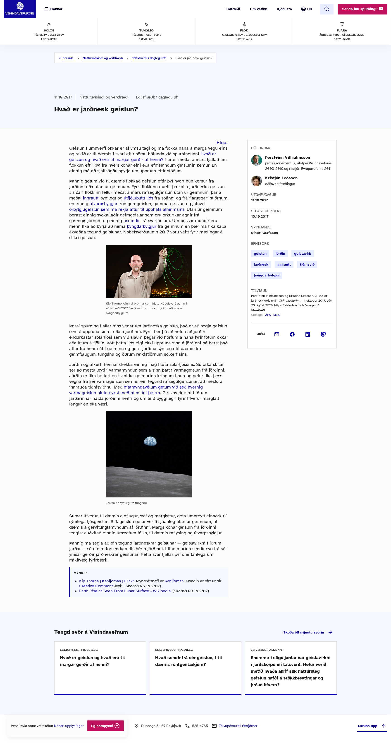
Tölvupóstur (238, 726)
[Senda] (277, 333)
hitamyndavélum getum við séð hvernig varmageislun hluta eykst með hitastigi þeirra (136, 390)
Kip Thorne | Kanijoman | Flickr (106, 580)
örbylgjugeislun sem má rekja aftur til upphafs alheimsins (126, 209)
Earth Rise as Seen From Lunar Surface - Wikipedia (125, 590)
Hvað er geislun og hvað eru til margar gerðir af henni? (142, 156)
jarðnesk (261, 264)
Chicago (257, 315)
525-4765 (200, 726)
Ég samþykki (102, 726)
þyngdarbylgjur (141, 226)
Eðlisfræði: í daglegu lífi (149, 58)
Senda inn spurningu (360, 9)
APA (268, 315)
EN (309, 9)
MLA (276, 315)
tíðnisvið (307, 264)
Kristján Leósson (281, 177)
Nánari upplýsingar (68, 726)
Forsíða (68, 58)
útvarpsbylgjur (103, 203)
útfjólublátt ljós (138, 198)
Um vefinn (258, 9)
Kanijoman (174, 580)
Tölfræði (233, 9)
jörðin (280, 253)
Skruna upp (367, 726)
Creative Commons (96, 585)
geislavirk (302, 253)
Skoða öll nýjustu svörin (303, 632)
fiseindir (131, 220)
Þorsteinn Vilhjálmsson (287, 157)
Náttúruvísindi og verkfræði (103, 58)
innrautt (90, 198)
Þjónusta (284, 9)
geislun (260, 253)
